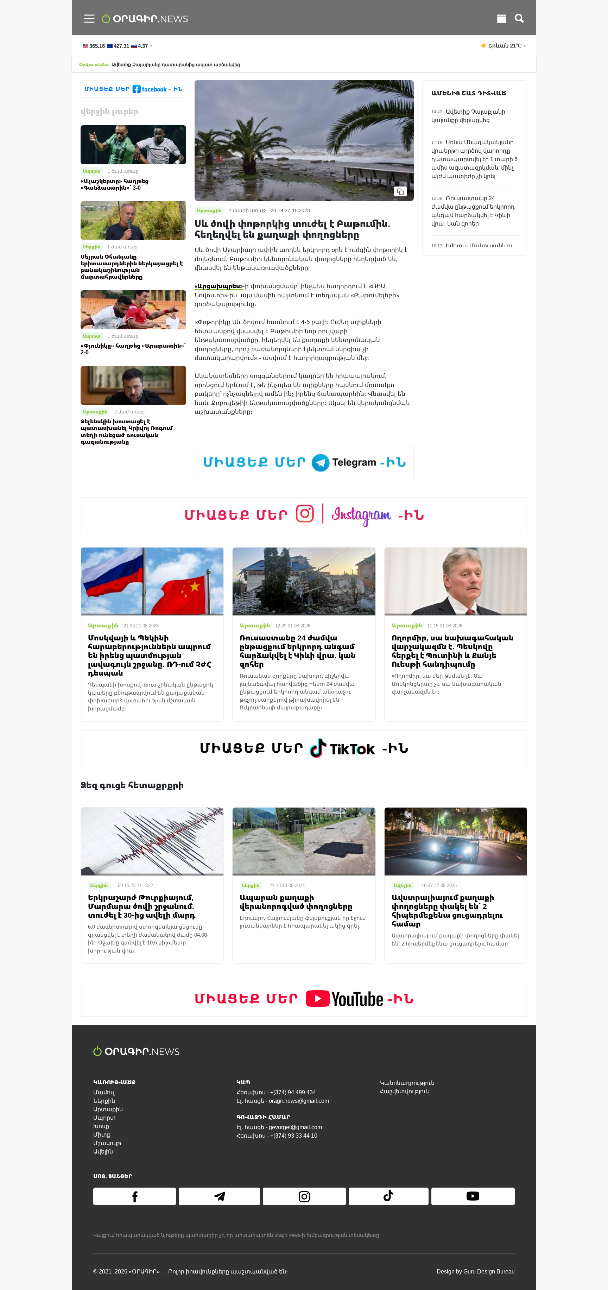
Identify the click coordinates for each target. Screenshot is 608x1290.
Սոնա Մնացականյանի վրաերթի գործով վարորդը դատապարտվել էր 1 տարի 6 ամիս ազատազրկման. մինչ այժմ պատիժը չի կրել (474, 159)
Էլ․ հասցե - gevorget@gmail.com (279, 1127)
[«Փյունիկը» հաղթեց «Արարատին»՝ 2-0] (133, 309)
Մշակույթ (107, 1143)
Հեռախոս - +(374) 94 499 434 (276, 1092)
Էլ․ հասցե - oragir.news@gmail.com (282, 1101)
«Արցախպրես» (219, 286)
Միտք (101, 1135)
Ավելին (103, 1152)
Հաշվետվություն (405, 1091)
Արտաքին (95, 412)
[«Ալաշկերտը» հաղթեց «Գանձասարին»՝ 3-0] (133, 144)
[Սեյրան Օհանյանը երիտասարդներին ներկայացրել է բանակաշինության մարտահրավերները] (133, 220)
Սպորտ (92, 171)
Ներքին (91, 247)
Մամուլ (103, 1092)
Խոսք (101, 1126)
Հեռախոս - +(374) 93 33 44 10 (276, 1136)
